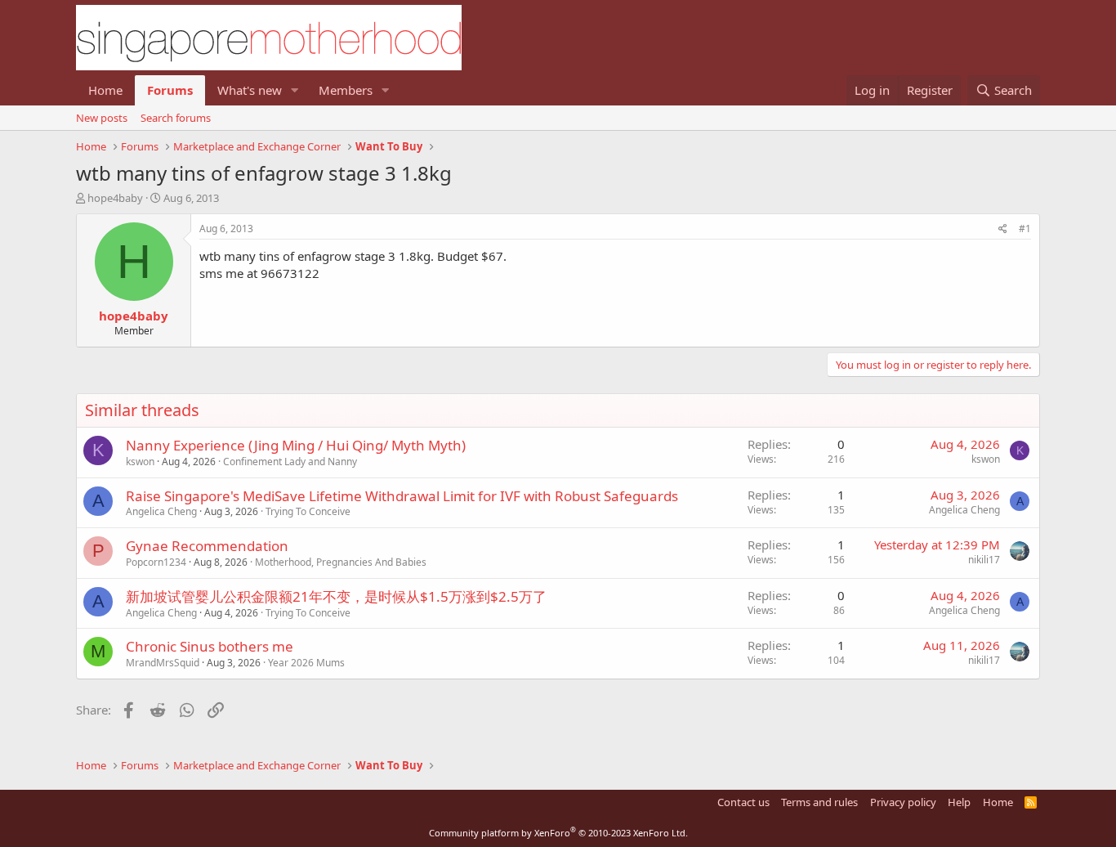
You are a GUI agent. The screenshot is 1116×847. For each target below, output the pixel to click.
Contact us (743, 802)
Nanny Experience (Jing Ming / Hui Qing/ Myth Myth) (296, 445)
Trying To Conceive (308, 511)
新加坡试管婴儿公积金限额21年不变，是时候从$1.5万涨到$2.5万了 (336, 596)
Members (346, 90)
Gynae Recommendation (207, 545)
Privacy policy (903, 802)
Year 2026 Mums (306, 663)
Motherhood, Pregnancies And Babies (340, 562)
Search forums (176, 117)
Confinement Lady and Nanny (290, 461)
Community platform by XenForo (558, 833)
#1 (1025, 228)
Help (959, 802)
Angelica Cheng (161, 511)
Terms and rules (819, 802)
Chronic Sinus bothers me (209, 646)
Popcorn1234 (156, 562)
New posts (101, 117)
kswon (140, 461)
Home (105, 90)
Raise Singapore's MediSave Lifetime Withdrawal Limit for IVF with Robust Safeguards (402, 495)
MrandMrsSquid (162, 663)
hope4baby (115, 197)
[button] (294, 90)
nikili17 (984, 560)
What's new (249, 90)
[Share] (1003, 229)
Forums (170, 90)
